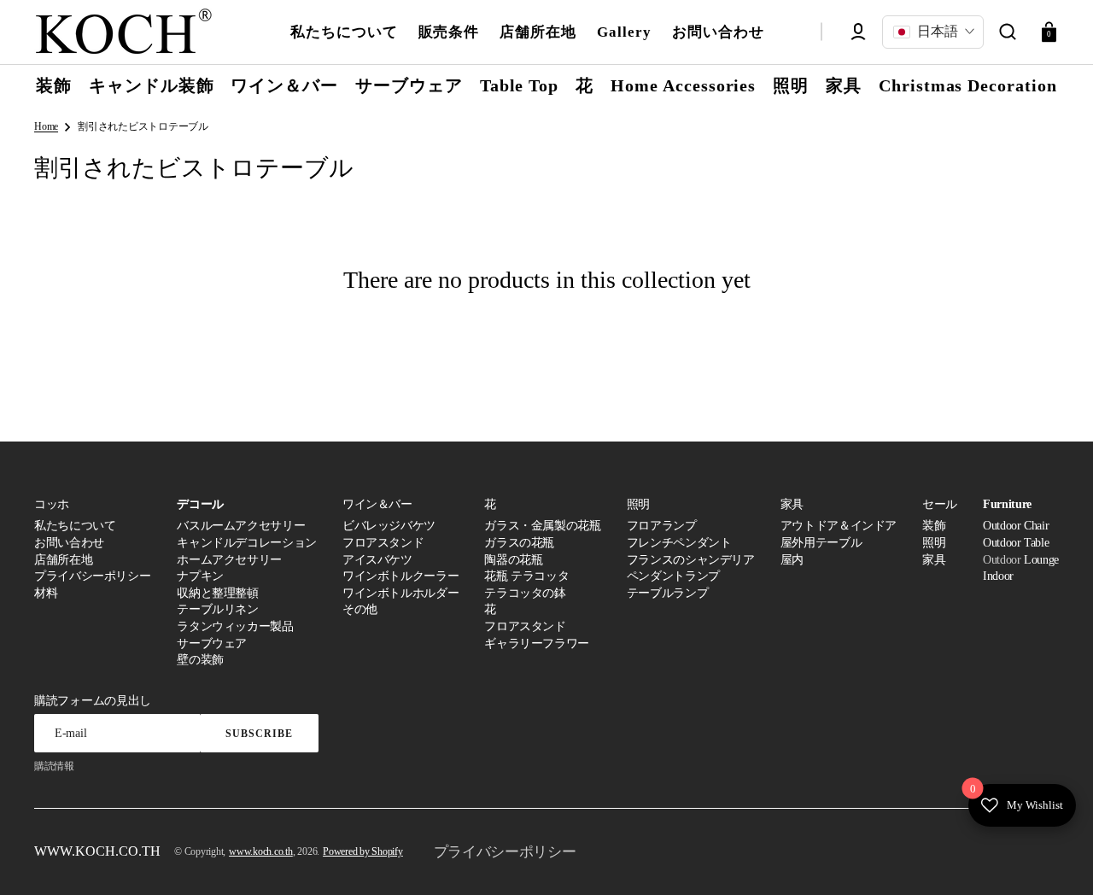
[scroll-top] (1056, 858)
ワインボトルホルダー (400, 593)
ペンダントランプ (673, 576)
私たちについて (74, 525)
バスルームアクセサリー (241, 525)
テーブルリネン (217, 609)
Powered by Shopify (363, 851)
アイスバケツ (377, 559)
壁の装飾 (200, 659)
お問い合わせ (69, 542)
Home (46, 126)
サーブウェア (212, 643)
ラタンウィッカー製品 (235, 626)
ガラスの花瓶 (519, 542)
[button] (1007, 31)
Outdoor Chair (1016, 525)
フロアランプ (662, 525)
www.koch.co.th (261, 851)
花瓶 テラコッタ (526, 576)
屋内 (792, 559)
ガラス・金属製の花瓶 (542, 525)
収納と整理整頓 (217, 593)
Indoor (998, 576)
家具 (933, 559)
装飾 (933, 525)
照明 (933, 542)
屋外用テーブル (821, 542)
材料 (45, 593)
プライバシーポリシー (92, 576)
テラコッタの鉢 (524, 593)
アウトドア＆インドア (838, 525)
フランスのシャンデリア (691, 559)
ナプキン (200, 576)
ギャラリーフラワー (536, 643)
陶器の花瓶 (513, 559)
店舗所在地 (63, 559)
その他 (359, 609)
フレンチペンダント (679, 542)
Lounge (1041, 559)
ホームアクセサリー (229, 559)
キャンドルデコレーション (247, 542)
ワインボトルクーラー (400, 576)
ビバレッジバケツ (388, 525)
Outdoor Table (1016, 542)
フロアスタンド (383, 542)
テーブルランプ (667, 593)
